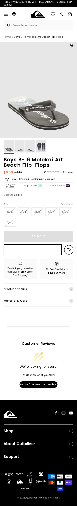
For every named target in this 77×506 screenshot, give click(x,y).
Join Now (50, 179)
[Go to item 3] (30, 147)
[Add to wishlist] (68, 250)
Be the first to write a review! (38, 384)
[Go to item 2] (20, 147)
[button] (5, 14)
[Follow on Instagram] (63, 413)
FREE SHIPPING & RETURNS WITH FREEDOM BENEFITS (38, 3)
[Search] (7, 25)
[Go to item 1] (9, 147)
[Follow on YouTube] (71, 413)
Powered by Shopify (49, 497)
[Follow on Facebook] (56, 413)
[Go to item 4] (41, 147)
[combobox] (42, 25)
